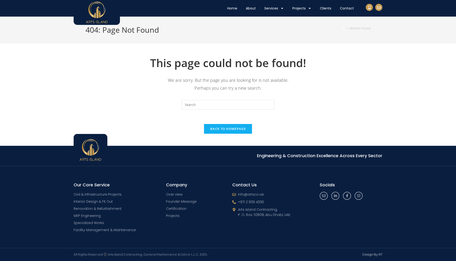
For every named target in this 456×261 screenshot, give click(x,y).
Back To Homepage (228, 129)
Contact (347, 8)
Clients (325, 8)
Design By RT (372, 254)
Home (232, 8)
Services (271, 8)
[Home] (343, 28)
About (251, 8)
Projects (299, 8)
